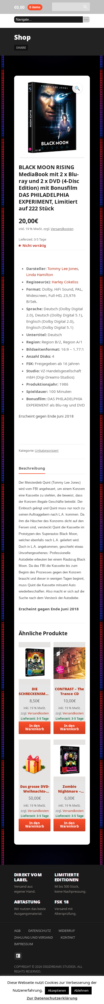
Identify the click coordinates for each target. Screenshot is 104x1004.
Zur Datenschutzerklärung (52, 997)
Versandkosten (62, 228)
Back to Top (89, 15)
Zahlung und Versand (33, 937)
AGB (17, 930)
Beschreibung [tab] (32, 468)
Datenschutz (39, 930)
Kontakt (68, 937)
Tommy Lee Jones (62, 268)
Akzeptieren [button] (57, 990)
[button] (77, 88)
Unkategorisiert (47, 450)
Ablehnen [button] (81, 990)
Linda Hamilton (39, 274)
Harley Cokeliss (65, 281)
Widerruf (67, 930)
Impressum (23, 944)
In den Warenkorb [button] (34, 727)
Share (21, 47)
